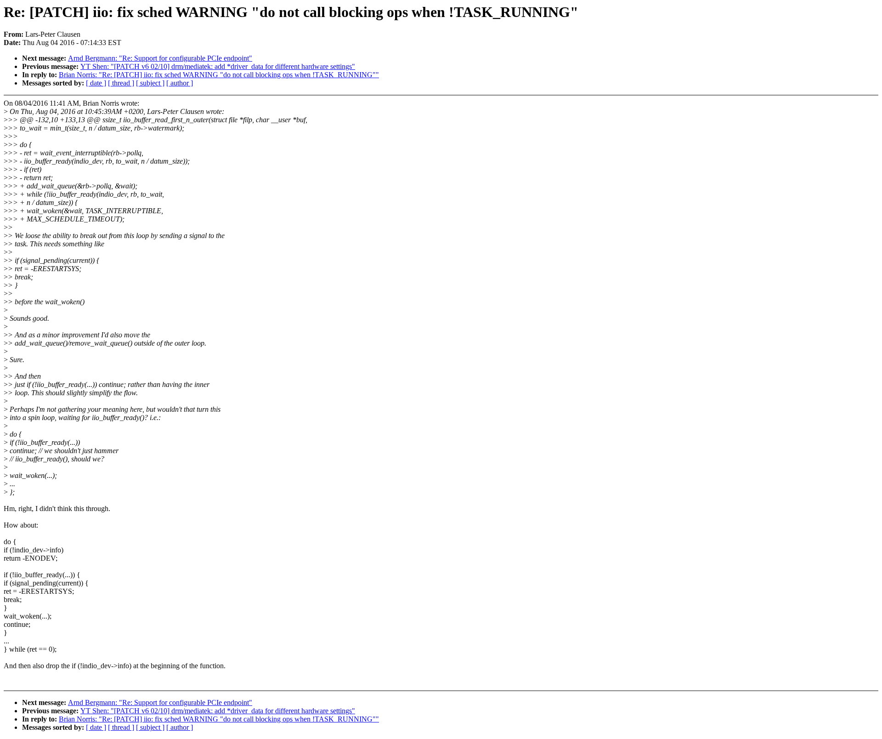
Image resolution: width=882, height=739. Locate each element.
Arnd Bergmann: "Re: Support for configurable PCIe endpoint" (160, 58)
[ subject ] (150, 83)
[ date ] (96, 83)
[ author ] (179, 83)
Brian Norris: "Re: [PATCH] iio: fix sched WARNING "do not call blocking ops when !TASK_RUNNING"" (219, 75)
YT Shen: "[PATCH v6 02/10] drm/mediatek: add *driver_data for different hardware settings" (217, 66)
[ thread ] (121, 83)
